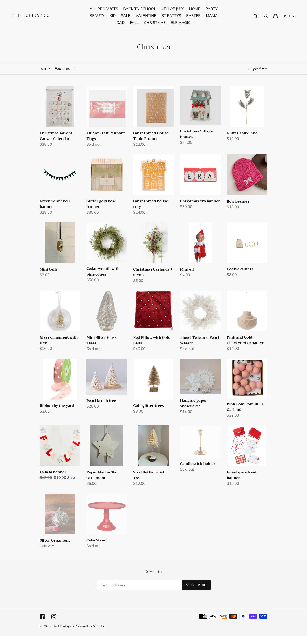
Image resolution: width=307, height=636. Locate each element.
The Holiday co (30, 15)
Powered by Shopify (89, 626)
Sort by (45, 69)
